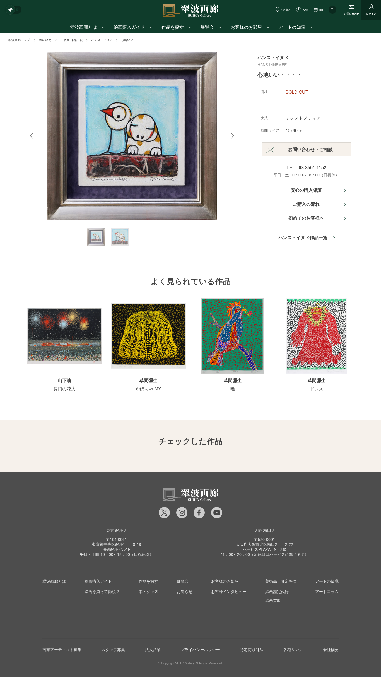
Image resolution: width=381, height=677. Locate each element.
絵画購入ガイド (98, 581)
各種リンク (293, 649)
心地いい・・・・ (133, 40)
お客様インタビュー (228, 591)
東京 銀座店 (116, 530)
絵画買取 (273, 600)
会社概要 (331, 649)
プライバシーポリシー (200, 649)
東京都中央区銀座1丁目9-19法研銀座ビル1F (116, 544)
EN (321, 9)
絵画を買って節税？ (102, 591)
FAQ (305, 9)
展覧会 (183, 581)
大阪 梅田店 (264, 530)
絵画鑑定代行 (277, 591)
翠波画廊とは (54, 581)
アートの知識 (327, 581)
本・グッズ (148, 591)
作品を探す (148, 581)
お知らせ (184, 591)
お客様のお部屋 (224, 581)
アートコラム (327, 591)
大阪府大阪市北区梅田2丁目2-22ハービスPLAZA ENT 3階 (264, 544)
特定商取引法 (251, 649)
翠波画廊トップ (19, 40)
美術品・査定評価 (280, 581)
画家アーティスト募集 (61, 649)
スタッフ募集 (113, 649)
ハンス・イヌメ (102, 40)
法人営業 (153, 649)
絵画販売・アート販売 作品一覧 (61, 40)
